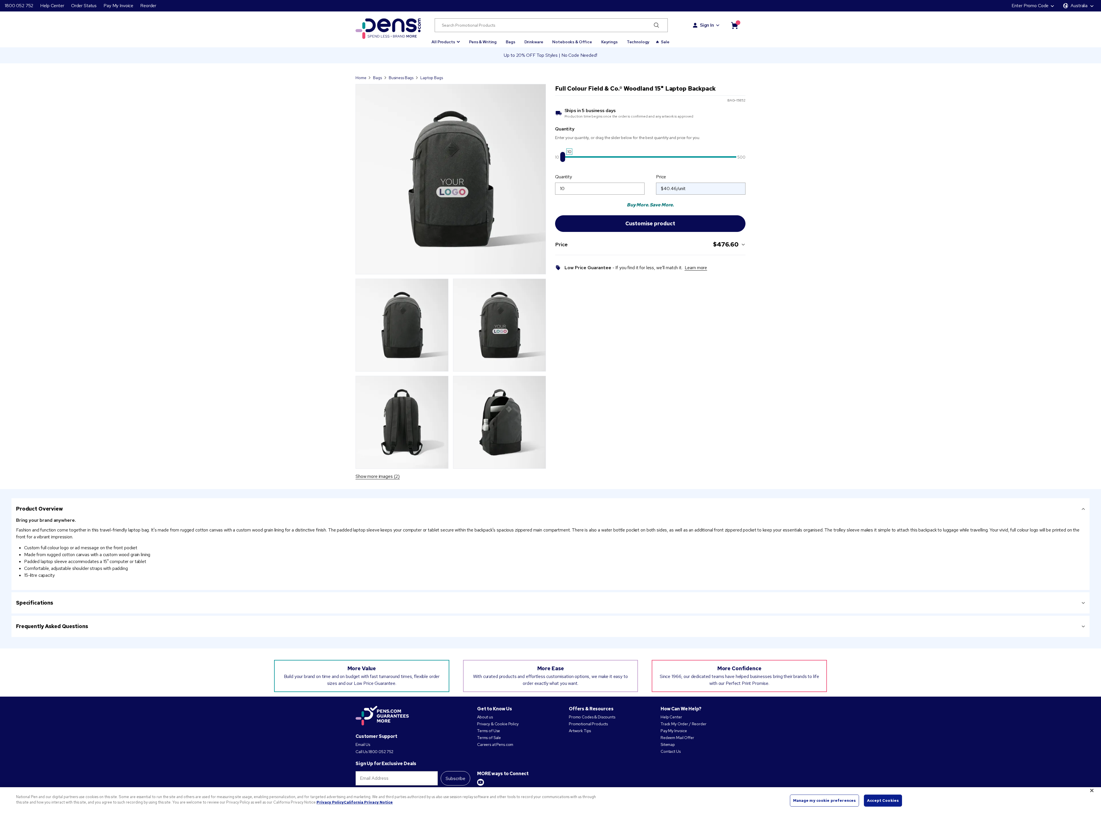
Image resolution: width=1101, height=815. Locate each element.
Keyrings (609, 41)
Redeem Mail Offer (677, 737)
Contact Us (671, 751)
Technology (638, 41)
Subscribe (455, 778)
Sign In (707, 25)
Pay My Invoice (118, 6)
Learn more (696, 268)
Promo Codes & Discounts (592, 717)
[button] (445, 39)
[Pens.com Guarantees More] (382, 716)
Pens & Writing (483, 41)
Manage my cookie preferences (824, 800)
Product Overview (39, 508)
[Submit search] (656, 25)
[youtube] (480, 782)
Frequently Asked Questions (52, 626)
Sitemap (668, 744)
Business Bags (401, 77)
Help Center (52, 6)
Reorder (148, 6)
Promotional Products (588, 723)
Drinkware (533, 41)
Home (361, 77)
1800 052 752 (19, 6)
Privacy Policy (330, 802)
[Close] (1092, 790)
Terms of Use (488, 730)
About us (485, 717)
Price (661, 177)
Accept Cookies (883, 800)
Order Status (84, 6)
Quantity (563, 177)
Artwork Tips (580, 730)
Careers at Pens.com (495, 744)
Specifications (34, 602)
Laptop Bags (431, 77)
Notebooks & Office (572, 41)
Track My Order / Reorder (683, 723)
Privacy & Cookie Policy (498, 723)
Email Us (363, 744)
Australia (1079, 6)
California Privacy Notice (368, 802)
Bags (510, 41)
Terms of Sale (489, 737)
